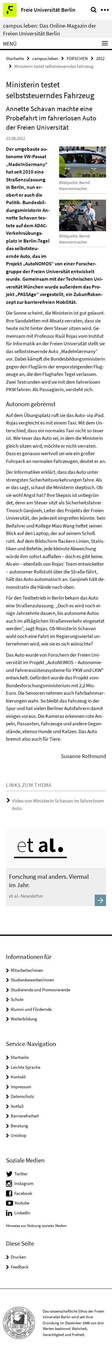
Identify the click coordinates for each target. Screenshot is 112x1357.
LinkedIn (22, 1213)
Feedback (19, 1267)
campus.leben (45, 58)
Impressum (21, 1087)
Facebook (23, 1193)
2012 (100, 58)
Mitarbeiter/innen (27, 970)
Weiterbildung (24, 1019)
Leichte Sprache (25, 1067)
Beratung (19, 1126)
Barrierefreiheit (25, 1116)
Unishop (18, 1135)
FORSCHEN (77, 58)
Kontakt (18, 1077)
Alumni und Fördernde (31, 1009)
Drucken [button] (18, 1257)
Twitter (20, 1174)
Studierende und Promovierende (40, 990)
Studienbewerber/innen (32, 980)
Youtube (21, 1203)
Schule (17, 999)
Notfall (17, 1106)
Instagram (23, 1183)
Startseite (15, 58)
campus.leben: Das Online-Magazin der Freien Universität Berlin (49, 29)
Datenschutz (22, 1096)
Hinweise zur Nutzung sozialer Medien (36, 1225)
